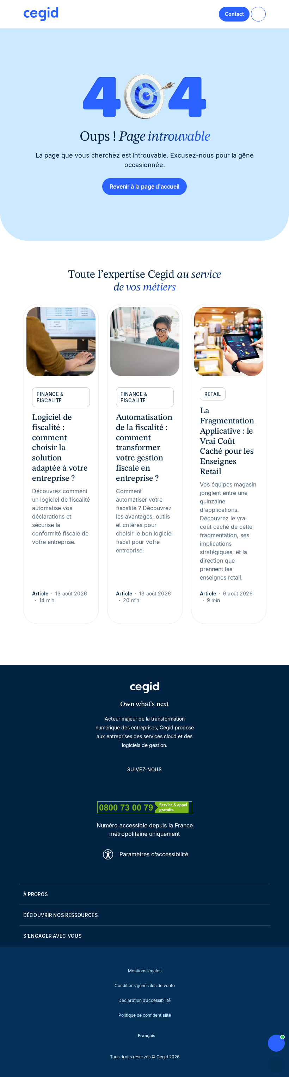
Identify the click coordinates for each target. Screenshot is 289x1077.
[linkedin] (111, 786)
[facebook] (178, 786)
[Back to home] (41, 14)
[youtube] (128, 786)
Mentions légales (144, 970)
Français (146, 1035)
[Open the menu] (258, 14)
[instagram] (144, 786)
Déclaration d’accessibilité (144, 1000)
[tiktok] (161, 786)
